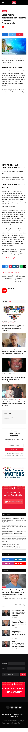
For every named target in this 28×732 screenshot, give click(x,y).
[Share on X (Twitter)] (12, 34)
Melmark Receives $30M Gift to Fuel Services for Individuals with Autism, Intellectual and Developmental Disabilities (13, 327)
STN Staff (8, 27)
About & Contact (7, 714)
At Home (4, 11)
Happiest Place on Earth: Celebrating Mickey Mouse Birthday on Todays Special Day (20, 278)
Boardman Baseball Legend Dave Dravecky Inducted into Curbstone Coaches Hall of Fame (13, 593)
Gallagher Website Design (16, 723)
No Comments (20, 29)
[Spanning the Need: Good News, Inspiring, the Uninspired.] (14, 2)
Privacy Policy (15, 455)
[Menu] (3, 2)
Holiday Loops (14, 716)
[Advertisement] (14, 110)
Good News (7, 7)
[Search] (25, 2)
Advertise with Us (19, 714)
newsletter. (21, 180)
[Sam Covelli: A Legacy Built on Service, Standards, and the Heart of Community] (14, 365)
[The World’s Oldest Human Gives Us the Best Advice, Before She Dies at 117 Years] (14, 340)
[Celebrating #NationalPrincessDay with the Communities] (14, 46)
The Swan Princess (7, 191)
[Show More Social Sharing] (24, 34)
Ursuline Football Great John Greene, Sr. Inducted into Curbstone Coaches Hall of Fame (18, 613)
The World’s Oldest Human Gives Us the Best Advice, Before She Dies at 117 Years (14, 353)
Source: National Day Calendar (10, 258)
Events (20, 712)
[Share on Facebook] (5, 34)
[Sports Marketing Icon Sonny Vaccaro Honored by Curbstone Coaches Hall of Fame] (6, 623)
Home (3, 7)
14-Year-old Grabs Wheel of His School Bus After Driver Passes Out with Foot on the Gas (13, 403)
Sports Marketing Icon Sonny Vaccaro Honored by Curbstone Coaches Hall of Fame (19, 623)
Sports (4, 586)
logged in (12, 416)
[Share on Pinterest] (19, 34)
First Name (4, 663)
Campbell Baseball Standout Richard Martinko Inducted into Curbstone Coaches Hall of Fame (19, 634)
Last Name (4, 668)
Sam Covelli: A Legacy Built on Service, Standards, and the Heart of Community (13, 379)
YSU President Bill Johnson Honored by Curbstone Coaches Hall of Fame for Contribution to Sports (12, 546)
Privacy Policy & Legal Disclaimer (16, 722)
